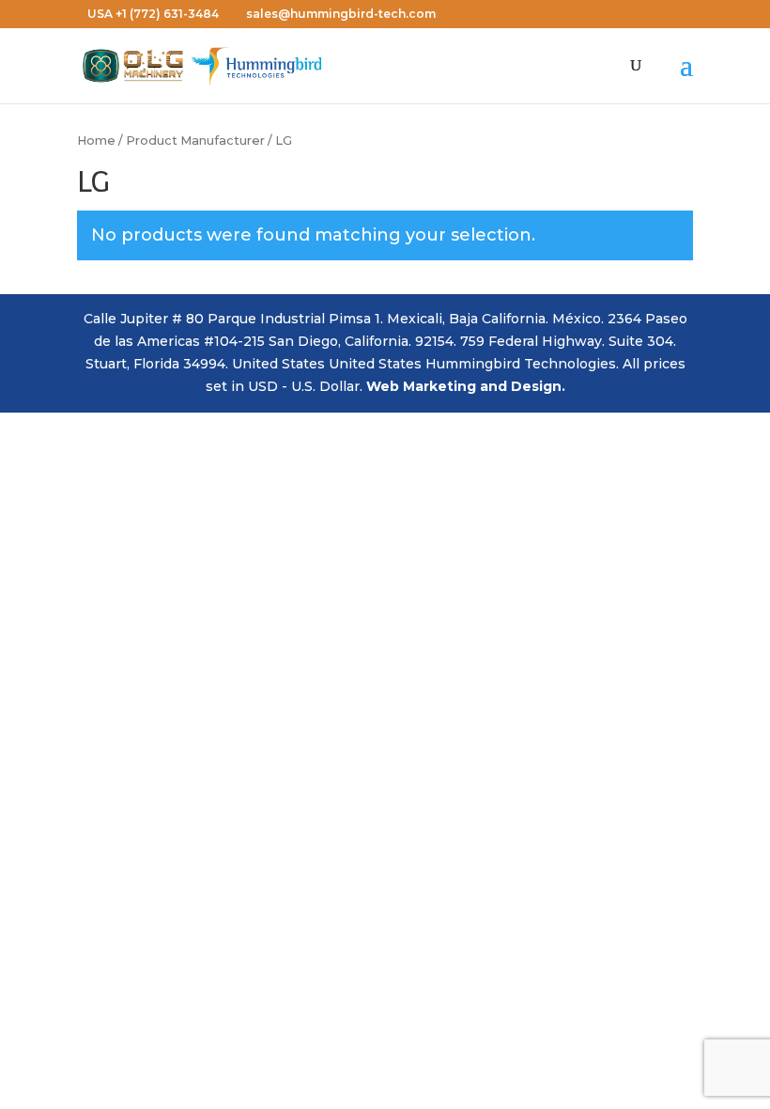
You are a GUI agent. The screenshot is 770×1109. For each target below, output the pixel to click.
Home (96, 140)
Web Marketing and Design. (465, 386)
